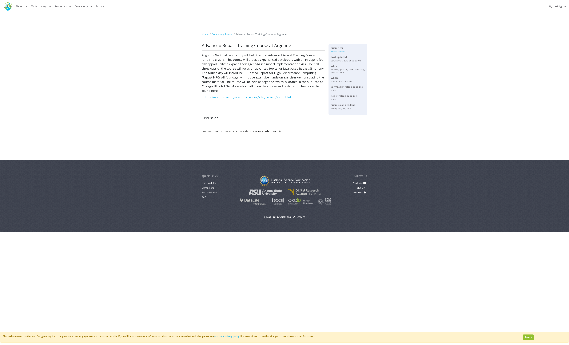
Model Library (39, 6)
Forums (100, 6)
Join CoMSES (209, 183)
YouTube (358, 183)
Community (81, 6)
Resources (61, 6)
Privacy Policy (209, 192)
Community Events (222, 34)
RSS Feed (358, 192)
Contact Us (208, 187)
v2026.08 (301, 217)
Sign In (562, 6)
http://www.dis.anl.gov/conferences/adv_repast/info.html (246, 97)
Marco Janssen (338, 51)
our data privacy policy (226, 336)
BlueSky (361, 187)
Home (205, 34)
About (19, 6)
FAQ (204, 197)
